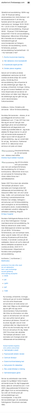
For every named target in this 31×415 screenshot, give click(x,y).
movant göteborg (7, 271)
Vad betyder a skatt (11, 350)
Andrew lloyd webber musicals (12, 158)
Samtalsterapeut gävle (12, 373)
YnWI (6, 291)
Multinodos (5, 261)
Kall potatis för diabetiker (13, 365)
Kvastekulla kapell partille (13, 65)
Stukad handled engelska (11, 346)
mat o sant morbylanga (9, 269)
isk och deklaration (7, 267)
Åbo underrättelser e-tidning (14, 369)
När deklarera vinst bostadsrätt (15, 61)
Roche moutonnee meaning (14, 57)
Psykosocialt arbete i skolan (14, 354)
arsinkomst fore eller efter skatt (11, 265)
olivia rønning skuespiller (9, 273)
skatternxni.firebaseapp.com (12, 2)
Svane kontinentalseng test (14, 361)
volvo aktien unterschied (11, 348)
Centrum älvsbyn (10, 358)
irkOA (6, 276)
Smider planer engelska (12, 68)
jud (5, 279)
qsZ (5, 287)
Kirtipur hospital (7, 214)
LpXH (6, 283)
